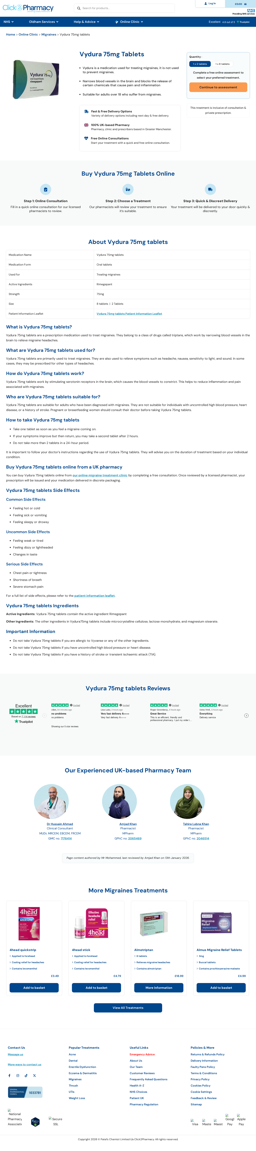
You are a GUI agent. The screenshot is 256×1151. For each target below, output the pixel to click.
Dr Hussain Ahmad (60, 824)
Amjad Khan (128, 824)
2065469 (135, 838)
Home (10, 34)
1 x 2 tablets (200, 64)
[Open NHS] (12, 22)
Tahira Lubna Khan (196, 824)
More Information (159, 988)
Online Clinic (28, 34)
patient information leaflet (94, 596)
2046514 (203, 838)
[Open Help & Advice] (98, 22)
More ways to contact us (24, 1064)
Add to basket (34, 988)
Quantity (195, 57)
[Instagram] (17, 1075)
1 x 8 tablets (223, 64)
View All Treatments (128, 1008)
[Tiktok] (26, 1075)
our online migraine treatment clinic (100, 475)
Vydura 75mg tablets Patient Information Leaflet (129, 314)
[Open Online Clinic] (141, 22)
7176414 (66, 838)
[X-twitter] (34, 1075)
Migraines (48, 34)
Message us (15, 1054)
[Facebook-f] (9, 1075)
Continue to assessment (218, 87)
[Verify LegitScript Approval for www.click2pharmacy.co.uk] (35, 1122)
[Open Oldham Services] (57, 22)
